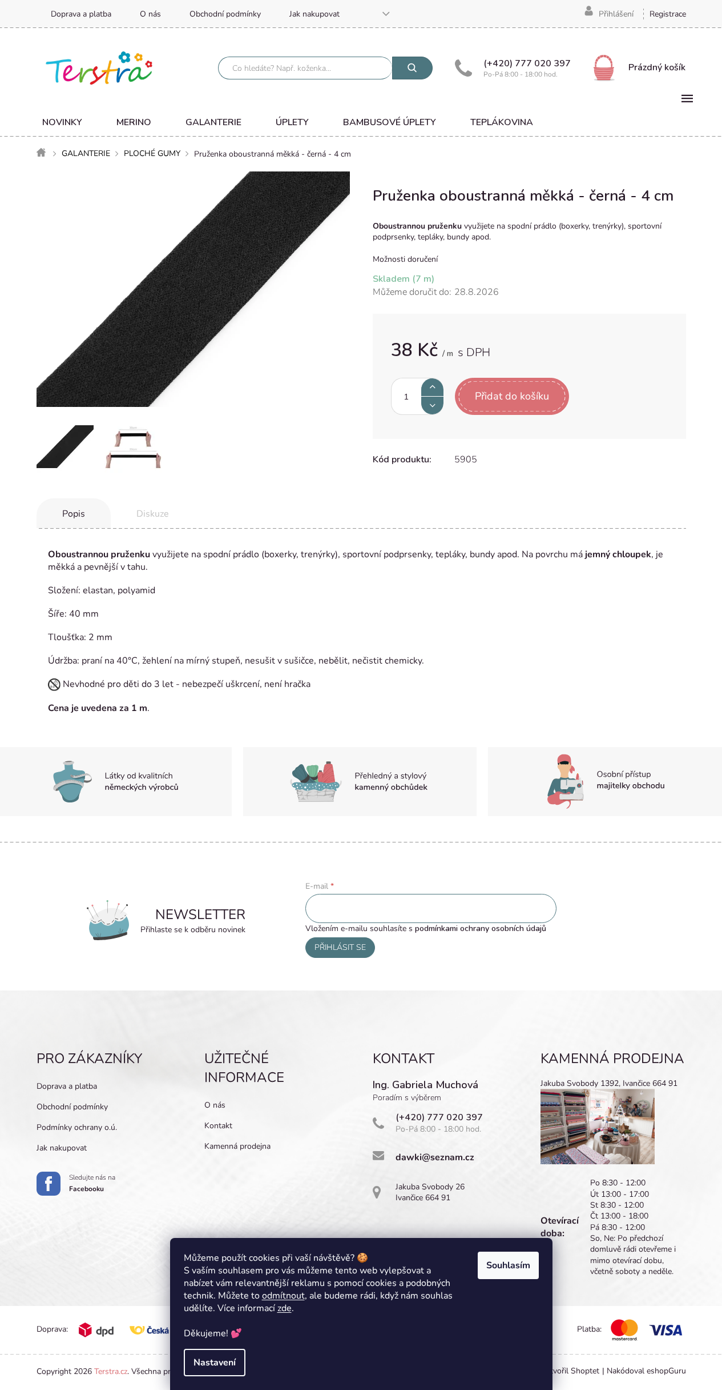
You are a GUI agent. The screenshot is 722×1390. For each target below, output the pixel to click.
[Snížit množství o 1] (432, 405)
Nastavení (214, 1362)
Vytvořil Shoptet (570, 1370)
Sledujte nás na (92, 1183)
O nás (150, 14)
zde (284, 1308)
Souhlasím (508, 1265)
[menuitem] (62, 122)
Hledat (412, 68)
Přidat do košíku (512, 396)
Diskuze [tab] (152, 514)
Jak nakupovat (314, 14)
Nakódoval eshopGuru (646, 1370)
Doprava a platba (81, 14)
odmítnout (283, 1295)
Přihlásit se (340, 947)
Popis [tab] (73, 514)
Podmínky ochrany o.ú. (77, 1127)
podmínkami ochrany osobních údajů (480, 928)
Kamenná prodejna (237, 1146)
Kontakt (218, 1125)
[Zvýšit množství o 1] (432, 387)
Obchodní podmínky (225, 14)
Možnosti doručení (405, 259)
